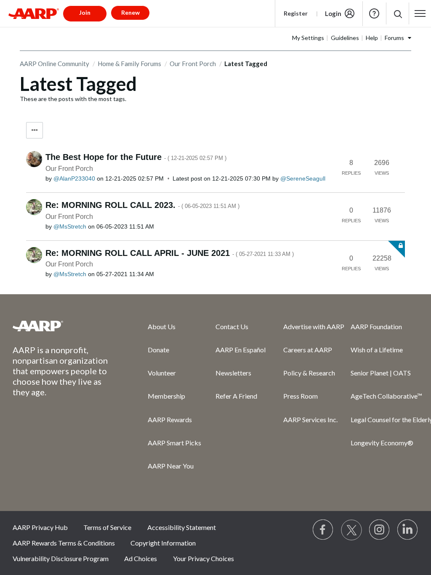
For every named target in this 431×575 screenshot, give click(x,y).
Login (333, 13)
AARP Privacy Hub (40, 527)
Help (374, 13)
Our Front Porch (193, 63)
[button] (397, 14)
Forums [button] (394, 37)
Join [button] (84, 12)
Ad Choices (140, 558)
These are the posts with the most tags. (73, 98)
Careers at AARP (307, 350)
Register (296, 13)
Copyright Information (163, 543)
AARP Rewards (170, 419)
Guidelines (345, 37)
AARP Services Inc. (310, 419)
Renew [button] (130, 12)
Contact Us (232, 326)
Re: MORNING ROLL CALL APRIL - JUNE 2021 (169, 253)
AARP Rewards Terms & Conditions (64, 543)
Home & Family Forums (129, 63)
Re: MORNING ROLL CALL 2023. (142, 205)
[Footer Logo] (63, 325)
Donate (158, 350)
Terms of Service (107, 527)
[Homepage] (33, 13)
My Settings (308, 37)
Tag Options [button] (34, 130)
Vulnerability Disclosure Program (61, 558)
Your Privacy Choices (203, 558)
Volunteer (162, 373)
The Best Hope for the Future (135, 157)
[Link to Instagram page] (379, 529)
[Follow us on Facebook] (323, 529)
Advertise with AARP (313, 326)
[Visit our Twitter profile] (351, 529)
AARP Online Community (54, 63)
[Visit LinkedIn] (407, 529)
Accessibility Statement (181, 527)
